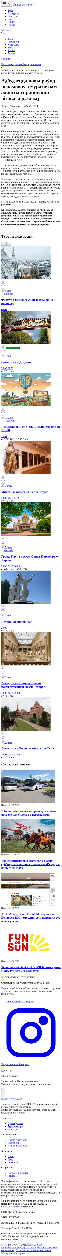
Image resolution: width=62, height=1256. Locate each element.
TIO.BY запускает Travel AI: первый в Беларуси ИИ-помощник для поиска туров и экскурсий (30, 917)
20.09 (4, 627)
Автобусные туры (17, 1140)
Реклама (12, 1175)
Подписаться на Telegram (20, 1001)
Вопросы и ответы (18, 1173)
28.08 (4, 498)
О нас (11, 1156)
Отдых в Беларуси (18, 1145)
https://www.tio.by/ (11, 1206)
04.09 (11, 498)
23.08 (4, 566)
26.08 (4, 368)
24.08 (11, 693)
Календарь (13, 16)
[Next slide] (8, 244)
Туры (10, 10)
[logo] (23, 4)
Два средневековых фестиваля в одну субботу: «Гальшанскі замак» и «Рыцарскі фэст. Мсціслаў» (30, 864)
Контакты (13, 1162)
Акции (11, 21)
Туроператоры (15, 1126)
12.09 (4, 436)
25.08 (17, 693)
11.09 (17, 498)
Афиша (11, 24)
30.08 (11, 566)
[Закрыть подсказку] (2, 1067)
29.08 (10, 368)
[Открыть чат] (2, 1091)
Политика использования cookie (33, 1250)
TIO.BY (7, 1244)
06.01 (4, 309)
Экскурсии (14, 13)
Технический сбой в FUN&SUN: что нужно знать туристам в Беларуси (31, 969)
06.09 (17, 566)
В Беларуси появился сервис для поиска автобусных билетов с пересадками (29, 812)
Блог (10, 19)
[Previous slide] (3, 244)
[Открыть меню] (6, 4)
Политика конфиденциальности (18, 1247)
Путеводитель (15, 1123)
